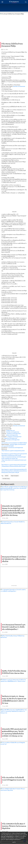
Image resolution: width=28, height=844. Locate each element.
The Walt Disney (6, 478)
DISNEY (6, 475)
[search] (25, 2)
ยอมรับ (14, 842)
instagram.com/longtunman (14, 436)
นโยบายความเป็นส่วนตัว (6, 836)
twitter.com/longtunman (12, 435)
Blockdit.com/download (19, 86)
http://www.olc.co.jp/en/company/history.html (13, 450)
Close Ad (14, 211)
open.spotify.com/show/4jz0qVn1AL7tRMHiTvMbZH (14, 443)
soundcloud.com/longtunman (15, 447)
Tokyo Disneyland (14, 475)
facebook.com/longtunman (14, 433)
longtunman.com (10, 430)
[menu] (2, 2)
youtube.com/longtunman (13, 439)
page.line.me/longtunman (10, 438)
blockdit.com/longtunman (12, 432)
